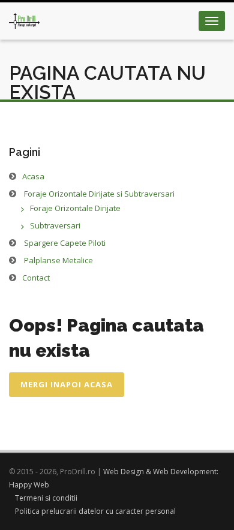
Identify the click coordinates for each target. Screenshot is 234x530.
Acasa (33, 176)
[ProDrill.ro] (24, 17)
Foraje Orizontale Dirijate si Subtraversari (99, 193)
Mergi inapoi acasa (66, 384)
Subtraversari (55, 225)
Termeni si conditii (46, 498)
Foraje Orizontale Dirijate (75, 208)
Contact (36, 277)
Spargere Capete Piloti (65, 242)
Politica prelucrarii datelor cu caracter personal (95, 511)
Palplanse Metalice (58, 260)
